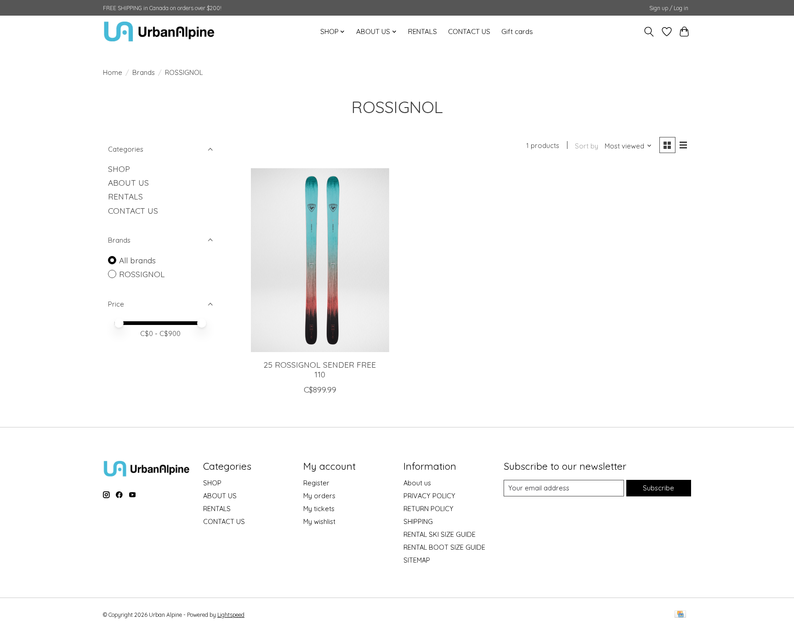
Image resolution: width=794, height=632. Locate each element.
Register (316, 482)
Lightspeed (230, 614)
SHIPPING (418, 521)
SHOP (119, 169)
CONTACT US (469, 31)
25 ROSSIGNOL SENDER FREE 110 (320, 369)
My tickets (319, 508)
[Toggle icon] (649, 31)
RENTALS (422, 31)
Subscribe (658, 488)
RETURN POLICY (428, 508)
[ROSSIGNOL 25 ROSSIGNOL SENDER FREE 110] (320, 260)
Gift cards (517, 31)
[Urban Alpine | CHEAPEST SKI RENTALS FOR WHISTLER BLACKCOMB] (159, 31)
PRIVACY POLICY (429, 495)
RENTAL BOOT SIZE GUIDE (444, 547)
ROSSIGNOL (142, 274)
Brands (143, 72)
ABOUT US (128, 182)
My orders (319, 495)
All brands (137, 260)
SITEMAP (416, 560)
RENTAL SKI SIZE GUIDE (439, 534)
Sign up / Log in (668, 8)
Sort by (586, 146)
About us (417, 482)
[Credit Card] (680, 614)
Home (112, 72)
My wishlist (319, 521)
